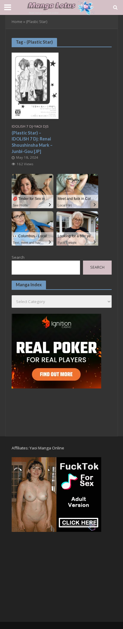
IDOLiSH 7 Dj (22, 126)
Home (17, 21)
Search (18, 257)
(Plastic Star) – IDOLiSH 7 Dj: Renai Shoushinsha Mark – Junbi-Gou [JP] (32, 142)
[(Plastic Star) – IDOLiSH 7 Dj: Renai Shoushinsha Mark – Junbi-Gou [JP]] (35, 85)
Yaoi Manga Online (47, 448)
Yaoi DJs (41, 126)
